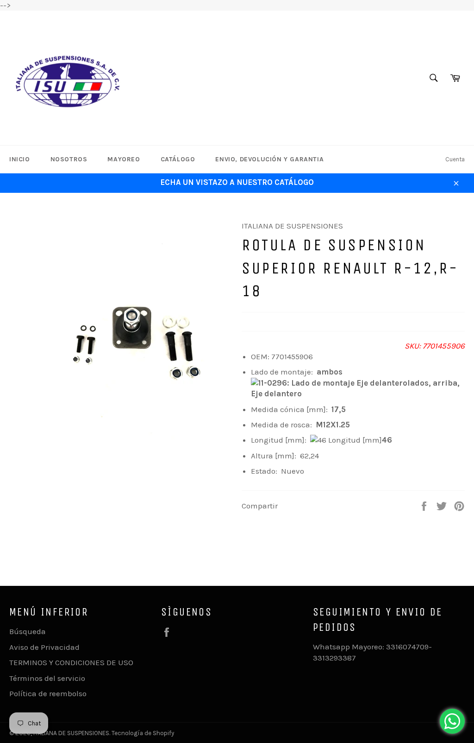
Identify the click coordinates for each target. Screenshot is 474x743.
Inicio (19, 159)
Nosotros (68, 159)
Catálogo (178, 159)
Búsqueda (27, 631)
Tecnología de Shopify (143, 733)
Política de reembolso (48, 693)
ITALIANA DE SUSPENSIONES (71, 733)
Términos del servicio (47, 678)
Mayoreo (123, 159)
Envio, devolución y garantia (269, 159)
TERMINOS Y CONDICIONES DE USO (71, 662)
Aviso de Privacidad (44, 647)
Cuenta (455, 159)
